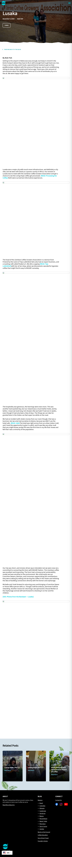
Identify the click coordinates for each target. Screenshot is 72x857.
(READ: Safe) (15, 423)
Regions (40, 800)
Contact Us (58, 800)
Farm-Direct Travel (43, 838)
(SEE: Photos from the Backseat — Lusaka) (18, 597)
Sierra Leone (43, 826)
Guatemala (43, 811)
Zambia (7, 25)
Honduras (42, 813)
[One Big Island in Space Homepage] (5, 848)
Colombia (42, 806)
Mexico (42, 816)
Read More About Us (9, 805)
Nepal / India (43, 821)
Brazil (41, 803)
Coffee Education (43, 835)
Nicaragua (42, 824)
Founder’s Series (43, 841)
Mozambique (43, 819)
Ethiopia (42, 808)
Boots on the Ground (44, 832)
